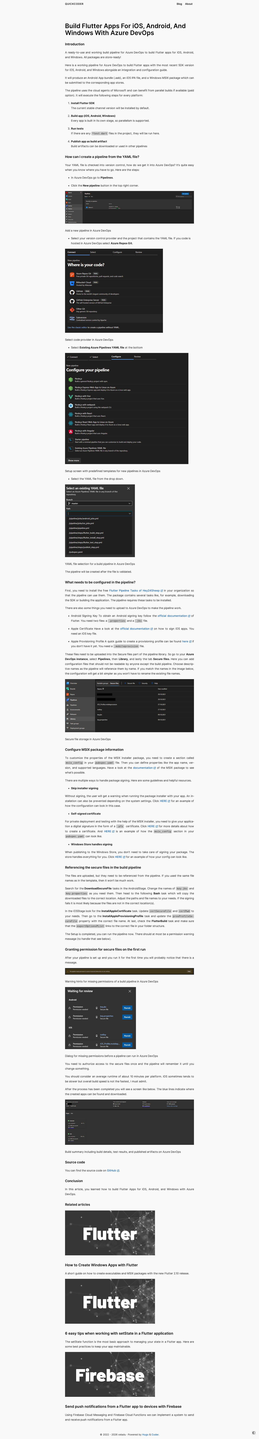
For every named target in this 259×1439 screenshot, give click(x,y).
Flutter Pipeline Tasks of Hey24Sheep (134, 590)
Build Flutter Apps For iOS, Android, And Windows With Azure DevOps (125, 29)
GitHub (111, 1170)
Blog (179, 3)
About (188, 3)
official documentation (172, 615)
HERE (163, 801)
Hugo (145, 1434)
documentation (143, 767)
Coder (155, 1434)
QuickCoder (74, 3)
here (185, 641)
